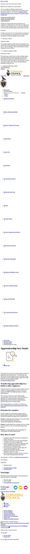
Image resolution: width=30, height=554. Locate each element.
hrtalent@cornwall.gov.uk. (21, 457)
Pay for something (8, 512)
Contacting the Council (9, 514)
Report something (8, 510)
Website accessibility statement (11, 519)
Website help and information (11, 516)
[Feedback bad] (25, 487)
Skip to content (4, 1)
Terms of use (7, 517)
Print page (7, 365)
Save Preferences (5, 67)
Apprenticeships (8, 343)
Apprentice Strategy (10, 390)
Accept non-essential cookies (7, 17)
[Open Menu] (4, 96)
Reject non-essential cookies (7, 19)
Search (5, 92)
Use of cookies (7, 535)
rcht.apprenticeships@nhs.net (8, 380)
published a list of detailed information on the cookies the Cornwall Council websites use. (14, 13)
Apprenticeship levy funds (10, 467)
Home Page (6, 340)
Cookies (3, 69)
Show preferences (5, 20)
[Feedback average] (20, 487)
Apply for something (9, 513)
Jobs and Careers (8, 341)
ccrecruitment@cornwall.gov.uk (11, 482)
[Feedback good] (15, 487)
